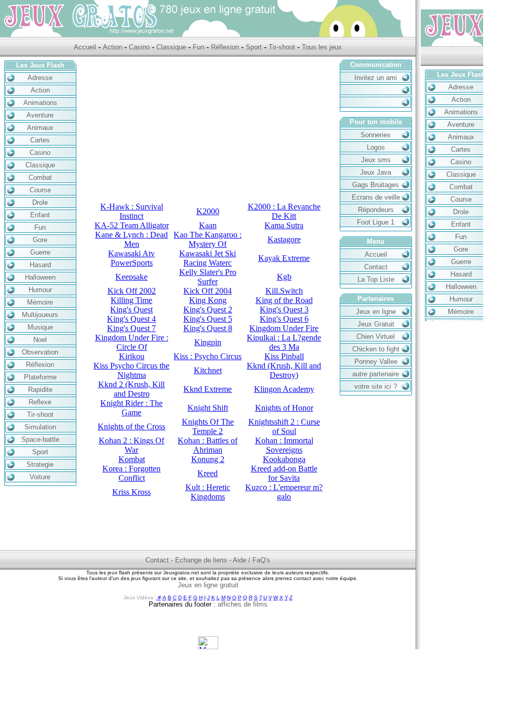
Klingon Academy (284, 389)
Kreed (207, 473)
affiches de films (243, 604)
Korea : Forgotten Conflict (131, 473)
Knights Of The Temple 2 (208, 426)
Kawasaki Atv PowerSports (131, 258)
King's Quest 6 (284, 318)
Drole (40, 202)
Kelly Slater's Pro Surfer (207, 277)
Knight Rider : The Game (131, 408)
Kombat (131, 459)
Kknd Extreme (207, 389)
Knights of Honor (284, 407)
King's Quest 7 (131, 328)
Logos (376, 147)
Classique (171, 47)
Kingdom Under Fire (283, 328)
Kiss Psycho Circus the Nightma (131, 370)
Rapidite (40, 389)
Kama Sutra (283, 225)
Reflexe (40, 402)
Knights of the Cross (131, 426)
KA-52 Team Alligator (132, 225)
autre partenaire (375, 374)
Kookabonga (284, 459)
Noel (40, 340)
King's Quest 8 (207, 328)
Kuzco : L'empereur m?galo (284, 492)
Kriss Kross (131, 492)
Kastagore (284, 239)
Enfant (40, 215)
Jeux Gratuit (375, 324)
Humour (40, 290)
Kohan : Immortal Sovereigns (284, 445)
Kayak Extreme (284, 258)
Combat (40, 177)
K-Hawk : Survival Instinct (131, 211)
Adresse (40, 78)
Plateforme (40, 377)
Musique (40, 327)
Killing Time (131, 300)
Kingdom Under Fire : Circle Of (131, 342)
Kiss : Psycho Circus (208, 356)
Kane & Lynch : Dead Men (131, 239)
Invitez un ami (375, 78)
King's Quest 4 (131, 318)
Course (40, 190)
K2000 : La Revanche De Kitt (284, 211)
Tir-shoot (282, 47)
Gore (40, 240)
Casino (139, 47)
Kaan (208, 225)
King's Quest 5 (207, 318)
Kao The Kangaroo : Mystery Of (208, 239)
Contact (376, 267)
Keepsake (131, 276)
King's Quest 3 (284, 309)
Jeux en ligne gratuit (208, 585)
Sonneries (376, 135)
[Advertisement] (208, 129)
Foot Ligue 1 (375, 222)
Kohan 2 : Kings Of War (131, 445)
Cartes (40, 140)
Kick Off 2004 (207, 290)
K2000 (207, 211)
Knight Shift (208, 407)
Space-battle (40, 439)
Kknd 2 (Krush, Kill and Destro (131, 389)
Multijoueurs (40, 315)
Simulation (40, 427)
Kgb (284, 276)
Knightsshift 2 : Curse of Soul (284, 426)
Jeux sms (376, 160)
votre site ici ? (375, 386)
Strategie (40, 464)
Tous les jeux (322, 47)
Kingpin (207, 342)
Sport (254, 47)
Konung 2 (207, 459)
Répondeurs (376, 210)
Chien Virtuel (375, 336)
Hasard (40, 265)
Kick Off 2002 (132, 290)
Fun (198, 47)
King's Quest (131, 309)
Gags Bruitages (375, 185)
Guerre (40, 252)
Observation (40, 352)
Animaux (40, 128)
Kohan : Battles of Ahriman (207, 445)
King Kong (208, 300)
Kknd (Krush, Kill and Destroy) (284, 370)
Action (112, 47)
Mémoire (40, 302)
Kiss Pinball (284, 356)
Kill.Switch (284, 290)
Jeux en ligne (376, 311)
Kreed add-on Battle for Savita (284, 473)
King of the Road (284, 300)
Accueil (86, 47)
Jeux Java (375, 172)
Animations (40, 103)
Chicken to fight (376, 349)
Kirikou (131, 356)
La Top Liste (375, 279)
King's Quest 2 (207, 309)
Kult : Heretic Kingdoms (207, 492)
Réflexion (225, 47)
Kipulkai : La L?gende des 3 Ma (284, 342)
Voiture (40, 477)
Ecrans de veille (376, 197)
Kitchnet (208, 370)
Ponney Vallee (375, 361)
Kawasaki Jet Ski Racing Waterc (207, 258)
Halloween (40, 277)
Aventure (40, 115)
